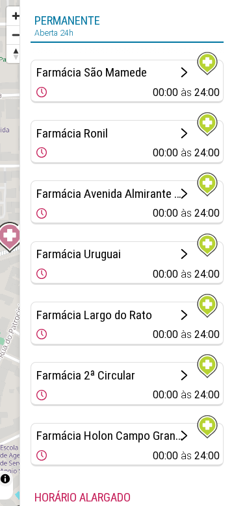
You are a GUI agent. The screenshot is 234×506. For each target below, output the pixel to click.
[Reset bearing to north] (15, 53)
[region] (10, 253)
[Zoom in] (15, 15)
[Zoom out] (15, 34)
